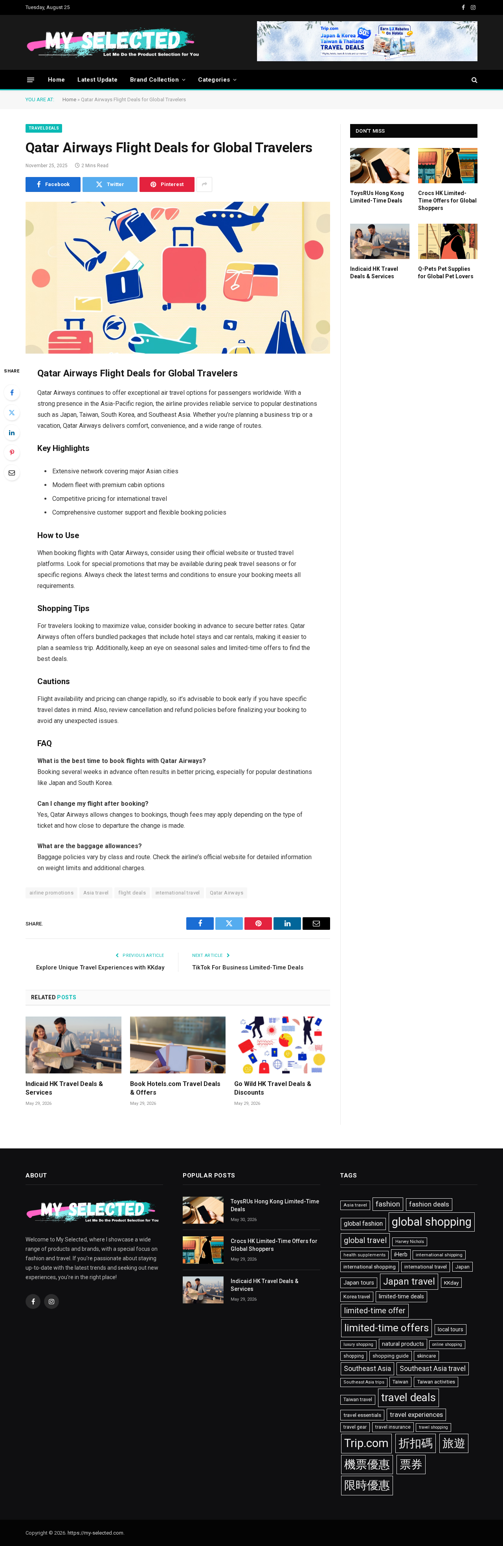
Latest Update (97, 79)
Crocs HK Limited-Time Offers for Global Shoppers (447, 200)
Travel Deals (44, 128)
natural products (403, 1344)
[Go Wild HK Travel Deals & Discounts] (282, 1045)
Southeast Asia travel (433, 1368)
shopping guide (391, 1356)
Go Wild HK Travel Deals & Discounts (272, 1088)
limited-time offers (386, 1328)
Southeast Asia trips (363, 1382)
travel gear (355, 1427)
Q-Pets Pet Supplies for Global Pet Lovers (446, 272)
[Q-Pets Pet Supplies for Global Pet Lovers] (447, 241)
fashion (388, 1204)
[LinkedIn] (12, 432)
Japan (462, 1267)
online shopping (447, 1344)
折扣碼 (415, 1443)
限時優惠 (367, 1485)
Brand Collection (154, 79)
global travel (365, 1240)
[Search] (473, 80)
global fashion (363, 1223)
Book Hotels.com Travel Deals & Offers (175, 1088)
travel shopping (433, 1427)
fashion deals (429, 1204)
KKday (451, 1283)
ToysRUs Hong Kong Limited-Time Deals (377, 197)
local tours (450, 1329)
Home (56, 79)
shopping (353, 1356)
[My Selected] (173, 42)
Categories (214, 79)
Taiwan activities (436, 1382)
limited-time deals (401, 1296)
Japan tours (358, 1283)
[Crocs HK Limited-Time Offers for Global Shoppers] (447, 165)
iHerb (401, 1254)
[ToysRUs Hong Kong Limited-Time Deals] (379, 165)
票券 (411, 1464)
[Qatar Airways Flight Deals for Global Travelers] (178, 278)
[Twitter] (12, 412)
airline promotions (51, 893)
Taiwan (400, 1382)
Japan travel (409, 1281)
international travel (178, 893)
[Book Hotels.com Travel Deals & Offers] (178, 1045)
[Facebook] (12, 392)
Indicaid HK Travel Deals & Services (64, 1088)
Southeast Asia (367, 1369)
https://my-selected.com (95, 1533)
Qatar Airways (226, 893)
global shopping (432, 1221)
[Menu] (30, 79)
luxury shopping (358, 1344)
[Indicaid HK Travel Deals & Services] (73, 1045)
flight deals (132, 893)
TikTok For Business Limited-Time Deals (247, 967)
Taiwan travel (357, 1399)
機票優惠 (367, 1464)
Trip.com (366, 1443)
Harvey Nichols (409, 1241)
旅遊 (453, 1443)
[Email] (12, 472)
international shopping (369, 1266)
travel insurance (393, 1427)
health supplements (364, 1255)
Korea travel (356, 1297)
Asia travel (95, 893)
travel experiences (416, 1414)
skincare (426, 1356)
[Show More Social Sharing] (204, 184)
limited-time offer (375, 1310)
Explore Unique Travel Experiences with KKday (100, 967)
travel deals (408, 1397)
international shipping (439, 1255)
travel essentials (362, 1415)
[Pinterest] (12, 452)
